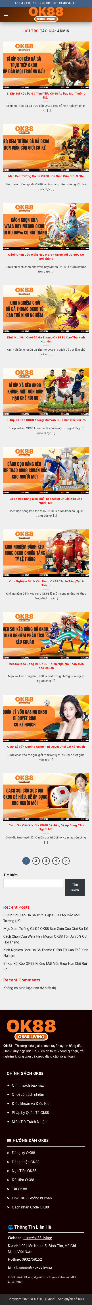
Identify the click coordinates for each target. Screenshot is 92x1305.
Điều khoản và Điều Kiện (32, 1103)
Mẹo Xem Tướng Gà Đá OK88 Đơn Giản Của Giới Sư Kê (46, 176)
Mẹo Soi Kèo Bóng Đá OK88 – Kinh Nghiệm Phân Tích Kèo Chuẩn (46, 666)
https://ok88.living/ (37, 1238)
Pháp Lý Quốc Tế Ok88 (30, 1113)
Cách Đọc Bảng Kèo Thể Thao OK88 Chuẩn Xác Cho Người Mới (46, 500)
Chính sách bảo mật (28, 1085)
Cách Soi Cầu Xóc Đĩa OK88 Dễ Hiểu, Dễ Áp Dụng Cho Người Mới (46, 827)
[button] (6, 14)
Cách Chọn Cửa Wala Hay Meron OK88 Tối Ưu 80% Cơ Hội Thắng (46, 256)
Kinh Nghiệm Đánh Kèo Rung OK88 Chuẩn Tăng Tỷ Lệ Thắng (46, 583)
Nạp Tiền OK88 (24, 1171)
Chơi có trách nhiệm (28, 1094)
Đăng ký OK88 (23, 1153)
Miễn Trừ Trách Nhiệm (29, 1122)
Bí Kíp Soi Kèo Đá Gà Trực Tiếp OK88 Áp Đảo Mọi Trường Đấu (46, 95)
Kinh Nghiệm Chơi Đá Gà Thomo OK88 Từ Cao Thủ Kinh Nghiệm (46, 339)
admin (63, 31)
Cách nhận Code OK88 (30, 1207)
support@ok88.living (35, 1267)
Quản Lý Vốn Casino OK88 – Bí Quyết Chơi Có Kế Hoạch (46, 746)
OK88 (7, 1046)
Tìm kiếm (10, 875)
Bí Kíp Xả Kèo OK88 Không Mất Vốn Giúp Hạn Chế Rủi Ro (46, 420)
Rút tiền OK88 (23, 1180)
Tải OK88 (19, 1189)
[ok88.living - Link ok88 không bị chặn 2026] (46, 14)
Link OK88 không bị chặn (32, 1198)
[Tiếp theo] (66, 861)
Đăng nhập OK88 (26, 1162)
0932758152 (32, 1259)
